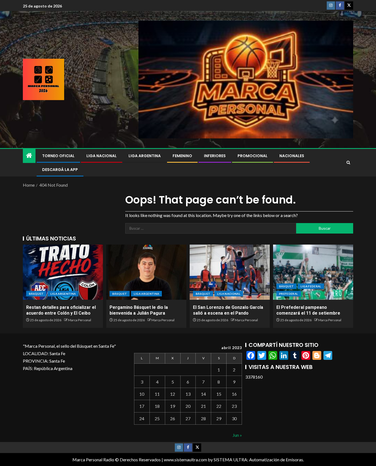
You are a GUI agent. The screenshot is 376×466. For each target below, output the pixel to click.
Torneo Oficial (58, 156)
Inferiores (215, 156)
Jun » (237, 435)
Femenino (182, 156)
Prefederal (288, 293)
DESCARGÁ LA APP (60, 169)
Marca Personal (79, 320)
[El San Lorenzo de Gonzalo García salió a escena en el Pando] (230, 272)
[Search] (348, 162)
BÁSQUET (36, 293)
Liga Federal (311, 286)
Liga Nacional (101, 156)
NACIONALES (291, 156)
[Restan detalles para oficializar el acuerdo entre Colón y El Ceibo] (63, 272)
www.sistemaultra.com (185, 459)
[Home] (29, 156)
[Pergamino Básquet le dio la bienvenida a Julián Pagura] (146, 272)
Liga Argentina (145, 156)
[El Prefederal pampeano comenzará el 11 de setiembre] (313, 272)
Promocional (253, 156)
